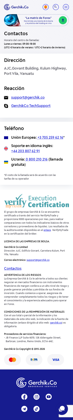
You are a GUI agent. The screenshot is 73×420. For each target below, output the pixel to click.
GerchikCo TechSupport (30, 106)
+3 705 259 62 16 (50, 138)
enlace (47, 230)
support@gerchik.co (28, 97)
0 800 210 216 (36, 159)
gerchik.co (56, 323)
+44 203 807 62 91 (25, 151)
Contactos (12, 269)
